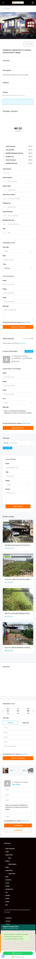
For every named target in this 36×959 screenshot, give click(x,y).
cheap (5, 524)
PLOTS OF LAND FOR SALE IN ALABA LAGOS (19, 579)
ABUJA (8, 861)
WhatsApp (16, 361)
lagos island (9, 855)
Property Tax (7, 203)
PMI (4, 229)
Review (8, 489)
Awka (7, 867)
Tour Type (6, 247)
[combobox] (18, 251)
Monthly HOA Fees (8, 220)
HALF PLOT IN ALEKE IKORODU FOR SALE (18, 613)
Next (24, 770)
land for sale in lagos (25, 556)
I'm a (4, 398)
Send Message (18, 825)
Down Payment (7, 177)
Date (4, 256)
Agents (8, 924)
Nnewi (7, 901)
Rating (8, 480)
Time (4, 264)
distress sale (11, 524)
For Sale (17, 522)
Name (4, 280)
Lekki (7, 851)
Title (7, 472)
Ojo (7, 892)
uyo (7, 904)
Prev (11, 770)
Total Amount (7, 169)
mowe (7, 883)
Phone (5, 289)
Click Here (22, 343)
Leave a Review (7, 448)
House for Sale (24, 522)
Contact (8, 921)
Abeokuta (8, 880)
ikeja (7, 876)
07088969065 (17, 358)
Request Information (18, 428)
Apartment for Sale (8, 522)
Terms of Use (26, 322)
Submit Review (18, 506)
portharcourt (9, 889)
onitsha (8, 895)
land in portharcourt (25, 624)
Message (5, 306)
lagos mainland (10, 848)
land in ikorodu (7, 593)
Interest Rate (7, 186)
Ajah (9, 858)
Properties (9, 918)
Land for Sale (15, 556)
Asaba (7, 898)
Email (4, 297)
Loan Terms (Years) (9, 194)
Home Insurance (8, 211)
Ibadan (8, 886)
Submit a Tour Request (18, 327)
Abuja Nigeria (12, 864)
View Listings (29, 351)
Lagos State (9, 870)
